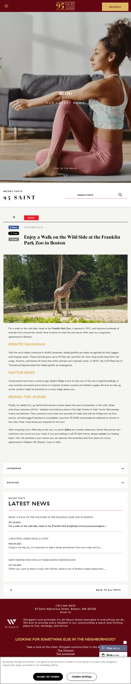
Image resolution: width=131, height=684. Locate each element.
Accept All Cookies (48, 676)
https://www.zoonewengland (88, 526)
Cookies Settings (82, 676)
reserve (115, 7)
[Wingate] (11, 623)
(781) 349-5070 (66, 605)
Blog (31, 218)
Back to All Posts (108, 590)
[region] (65, 670)
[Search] (120, 195)
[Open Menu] (6, 6)
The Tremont (65, 650)
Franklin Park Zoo (61, 328)
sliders (67, 429)
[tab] (65, 468)
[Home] (65, 5)
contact (102, 433)
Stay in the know (65, 168)
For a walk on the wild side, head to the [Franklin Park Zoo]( (40, 526)
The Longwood (65, 653)
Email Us (65, 612)
